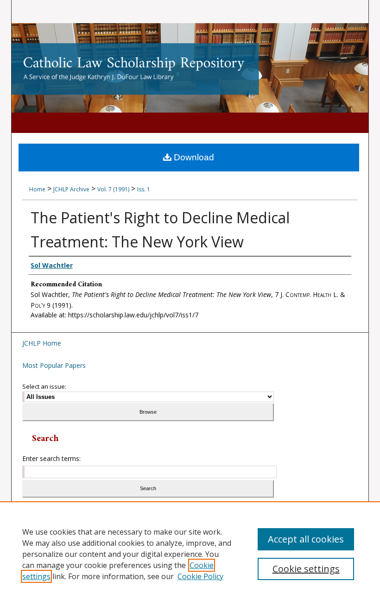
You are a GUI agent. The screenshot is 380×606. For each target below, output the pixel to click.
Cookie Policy (200, 576)
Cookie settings (306, 568)
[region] (190, 553)
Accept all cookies (306, 539)
